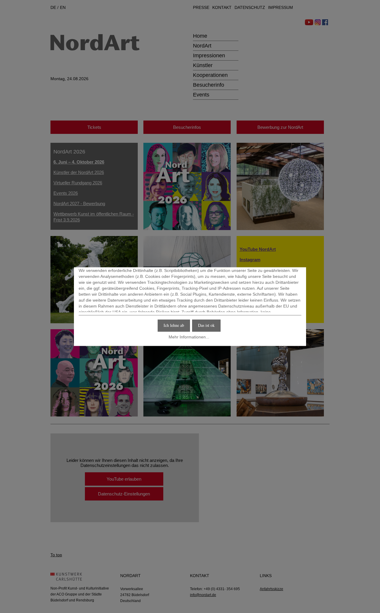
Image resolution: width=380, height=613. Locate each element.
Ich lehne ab (174, 325)
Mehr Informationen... (189, 337)
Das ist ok (206, 325)
